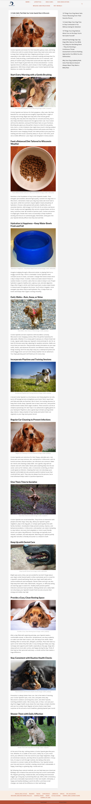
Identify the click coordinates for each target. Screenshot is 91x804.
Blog (38, 793)
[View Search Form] (82, 3)
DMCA (62, 793)
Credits (55, 793)
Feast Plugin (44, 802)
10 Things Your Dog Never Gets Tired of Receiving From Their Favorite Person (72, 15)
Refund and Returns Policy (21, 795)
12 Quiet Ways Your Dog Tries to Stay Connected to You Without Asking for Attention (72, 24)
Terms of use (45, 797)
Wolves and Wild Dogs (41, 5)
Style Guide (56, 795)
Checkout (46, 793)
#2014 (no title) (21, 793)
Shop (48, 795)
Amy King (13, 15)
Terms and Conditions (71, 795)
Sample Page (39, 795)
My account (71, 793)
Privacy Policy (63, 802)
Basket (32, 793)
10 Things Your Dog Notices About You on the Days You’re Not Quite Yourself (72, 33)
